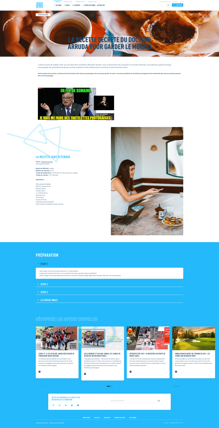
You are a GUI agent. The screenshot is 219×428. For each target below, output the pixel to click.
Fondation (57, 1)
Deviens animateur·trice (165, 1)
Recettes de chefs (47, 162)
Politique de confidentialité (56, 423)
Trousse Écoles (92, 1)
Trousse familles (80, 1)
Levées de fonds (89, 5)
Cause (67, 5)
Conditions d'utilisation (42, 423)
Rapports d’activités (120, 417)
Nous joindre (132, 417)
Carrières (175, 1)
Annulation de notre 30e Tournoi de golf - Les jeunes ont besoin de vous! (192, 354)
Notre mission (86, 417)
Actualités (101, 5)
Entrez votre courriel (116, 398)
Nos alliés (97, 417)
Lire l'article (40, 372)
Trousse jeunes (68, 1)
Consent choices (5, 427)
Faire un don (107, 417)
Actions (58, 5)
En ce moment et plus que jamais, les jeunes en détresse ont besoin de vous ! (102, 354)
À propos (77, 5)
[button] (108, 386)
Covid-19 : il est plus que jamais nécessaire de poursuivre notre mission (56, 354)
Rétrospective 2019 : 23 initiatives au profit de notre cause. (147, 354)
